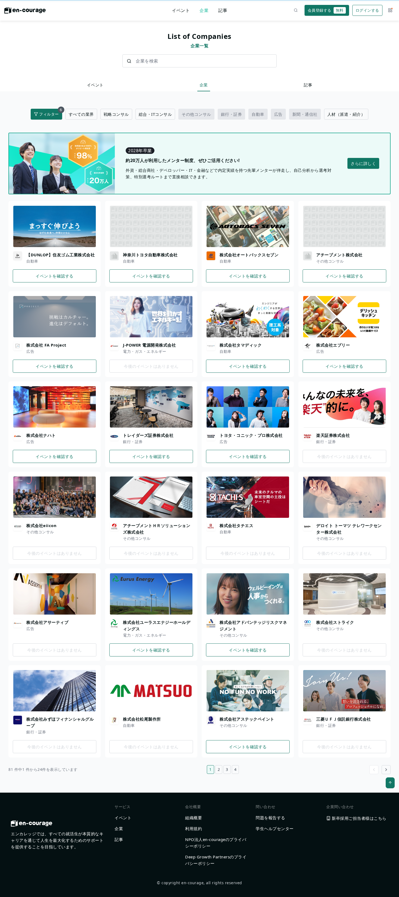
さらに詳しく (363, 163)
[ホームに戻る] (25, 12)
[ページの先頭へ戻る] (390, 782)
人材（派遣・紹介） (346, 114)
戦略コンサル (116, 114)
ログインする (367, 10)
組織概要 (193, 817)
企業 (203, 10)
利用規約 (193, 828)
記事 (222, 10)
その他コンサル (196, 114)
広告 (278, 114)
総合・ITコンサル (155, 114)
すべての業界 (81, 114)
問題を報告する (270, 817)
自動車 (258, 114)
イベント (181, 10)
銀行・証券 (231, 114)
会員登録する (326, 10)
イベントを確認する (55, 276)
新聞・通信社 (305, 114)
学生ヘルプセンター (275, 828)
